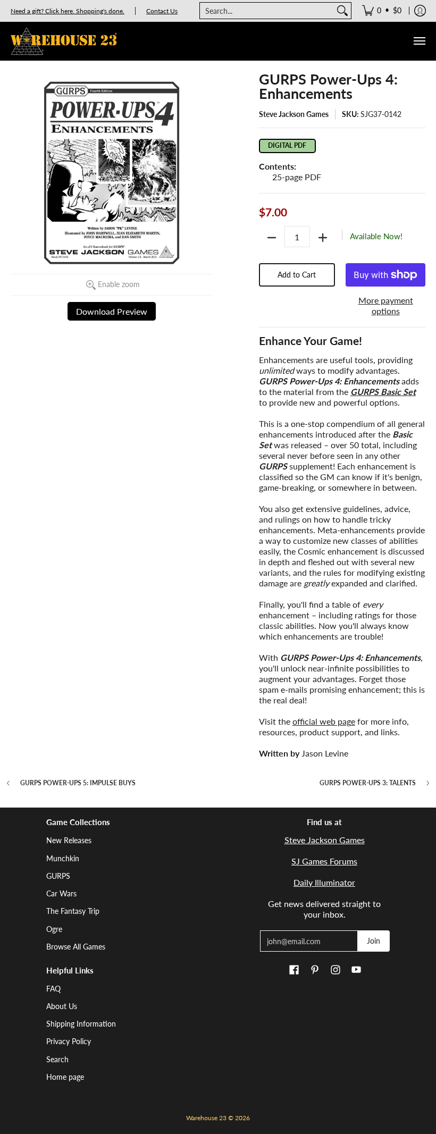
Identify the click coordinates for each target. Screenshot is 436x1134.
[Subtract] (271, 237)
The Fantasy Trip (72, 910)
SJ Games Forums (324, 861)
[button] (294, 970)
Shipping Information (81, 1023)
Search (57, 1059)
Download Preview (111, 311)
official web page (323, 721)
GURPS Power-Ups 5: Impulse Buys (78, 783)
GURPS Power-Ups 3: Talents (368, 783)
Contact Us (162, 11)
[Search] (342, 11)
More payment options (385, 305)
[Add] (323, 237)
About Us (61, 1006)
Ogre (54, 929)
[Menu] (419, 41)
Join (373, 940)
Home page (65, 1076)
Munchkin (62, 858)
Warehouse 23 (206, 1118)
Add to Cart (297, 274)
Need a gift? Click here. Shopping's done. (67, 11)
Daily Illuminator (324, 882)
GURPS (58, 875)
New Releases (68, 840)
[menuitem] (381, 10)
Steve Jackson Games (294, 114)
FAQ (53, 988)
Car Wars (61, 893)
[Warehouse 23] (64, 41)
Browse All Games (75, 946)
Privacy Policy (68, 1041)
